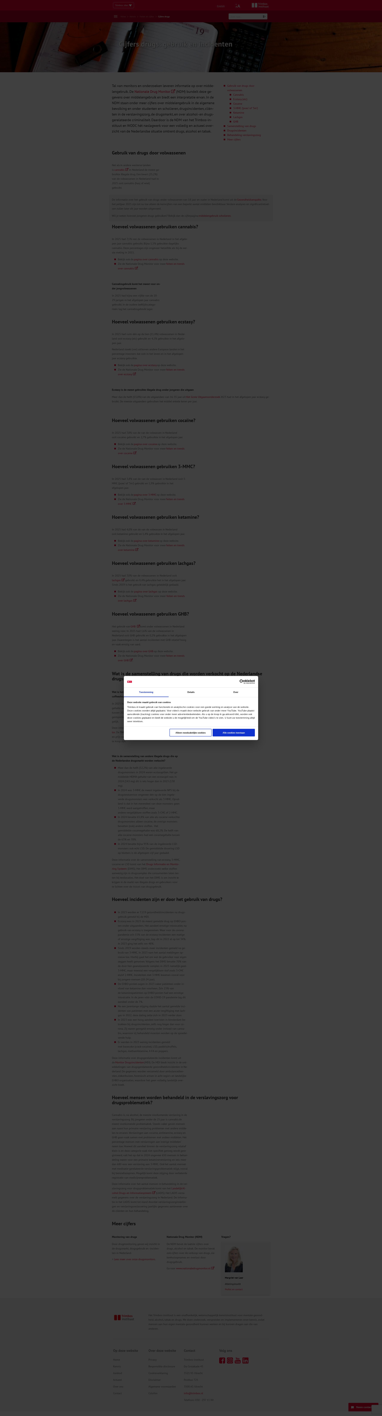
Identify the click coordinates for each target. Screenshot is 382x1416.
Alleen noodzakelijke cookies (190, 732)
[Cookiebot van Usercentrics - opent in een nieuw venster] (242, 681)
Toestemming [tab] (146, 692)
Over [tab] (235, 692)
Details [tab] (191, 692)
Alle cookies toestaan (234, 732)
